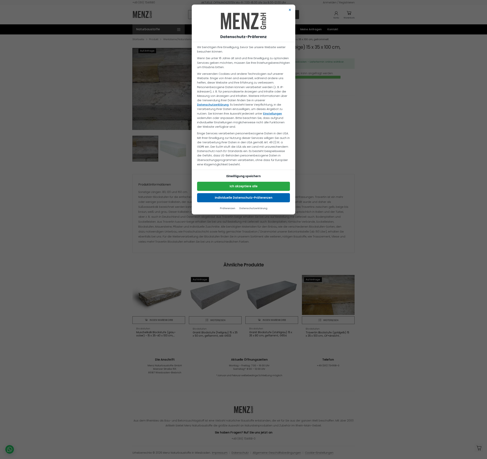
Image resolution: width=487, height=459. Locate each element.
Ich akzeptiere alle (244, 186)
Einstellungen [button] (272, 114)
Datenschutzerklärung (213, 105)
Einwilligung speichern (243, 176)
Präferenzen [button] (227, 208)
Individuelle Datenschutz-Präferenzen (243, 198)
